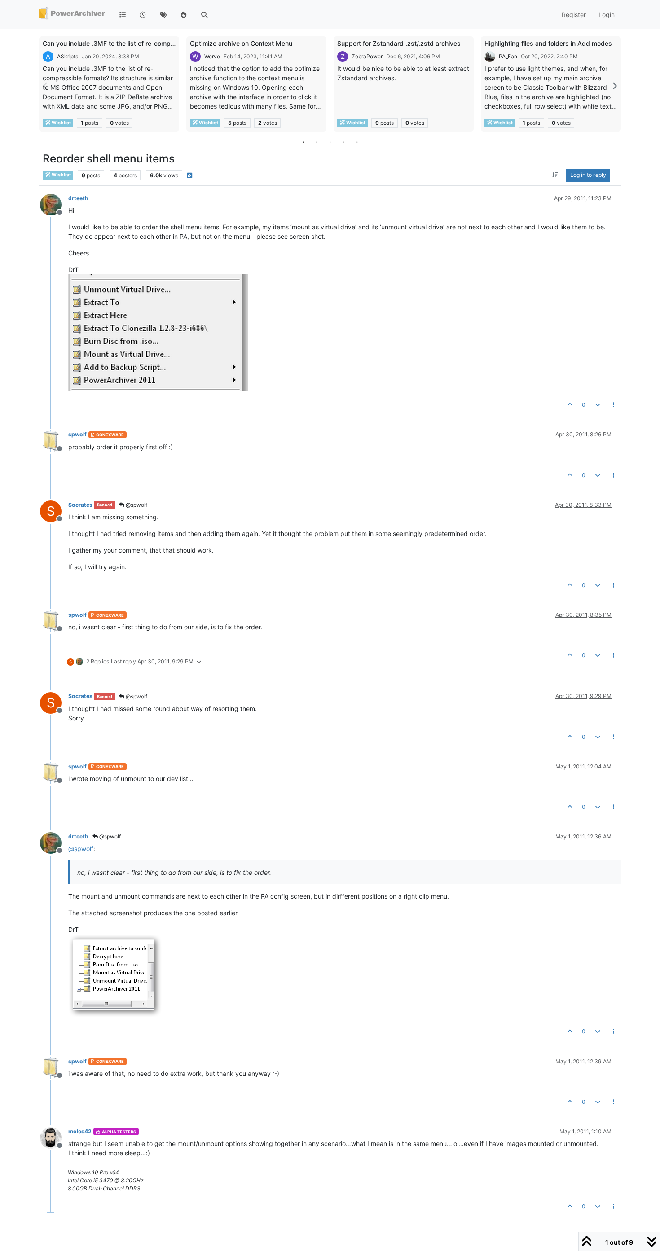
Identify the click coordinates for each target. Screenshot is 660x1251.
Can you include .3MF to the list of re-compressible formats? (132, 43)
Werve (212, 56)
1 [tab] (303, 141)
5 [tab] (356, 141)
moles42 (80, 1131)
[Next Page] (614, 85)
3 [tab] (330, 141)
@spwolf (135, 504)
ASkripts (67, 56)
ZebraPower (367, 56)
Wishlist (61, 123)
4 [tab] (343, 141)
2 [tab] (316, 141)
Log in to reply (588, 175)
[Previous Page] (46, 85)
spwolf (77, 434)
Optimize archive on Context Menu (241, 43)
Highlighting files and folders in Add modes (548, 43)
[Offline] (54, 204)
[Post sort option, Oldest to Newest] (555, 175)
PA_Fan (508, 56)
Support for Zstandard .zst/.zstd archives (399, 43)
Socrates (80, 504)
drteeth (78, 198)
